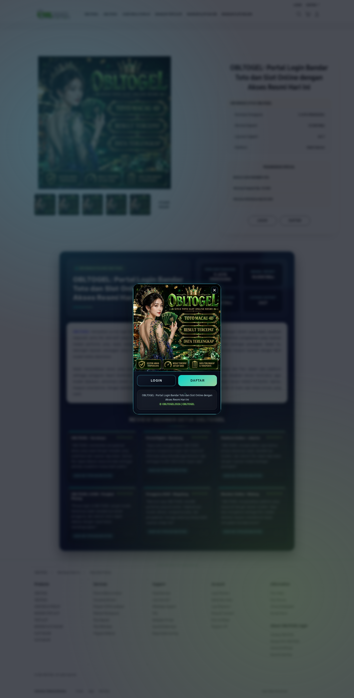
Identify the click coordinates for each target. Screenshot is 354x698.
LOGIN (156, 380)
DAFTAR (198, 380)
